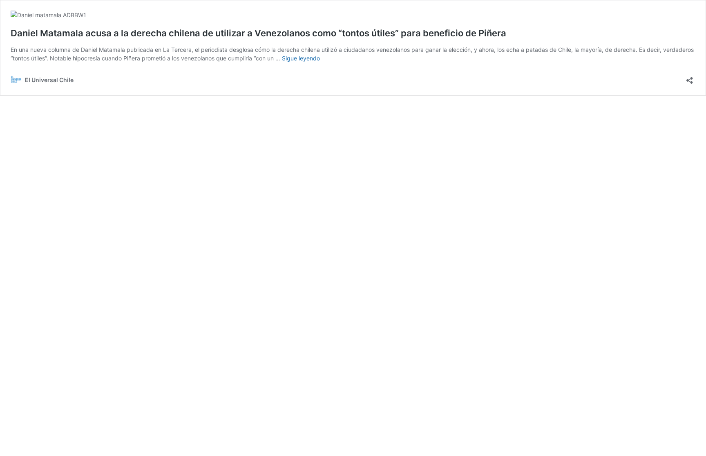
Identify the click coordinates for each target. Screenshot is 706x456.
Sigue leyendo (301, 58)
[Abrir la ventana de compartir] (689, 77)
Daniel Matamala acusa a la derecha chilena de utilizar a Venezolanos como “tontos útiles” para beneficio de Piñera (258, 33)
